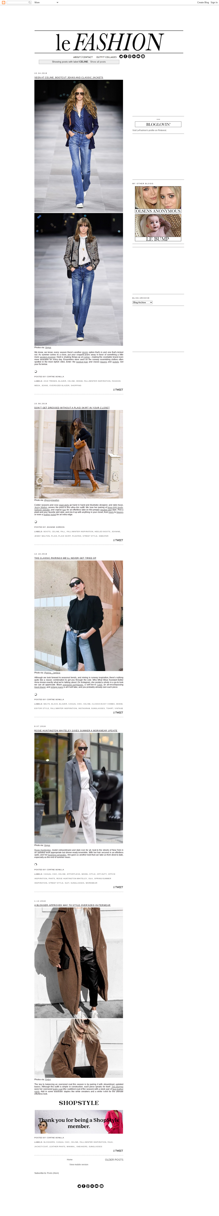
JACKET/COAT (41, 1146)
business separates (57, 855)
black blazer (40, 687)
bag (64, 510)
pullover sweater (42, 510)
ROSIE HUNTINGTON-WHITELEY (71, 878)
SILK (90, 878)
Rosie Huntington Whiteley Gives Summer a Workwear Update (75, 730)
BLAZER (62, 381)
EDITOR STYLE (41, 708)
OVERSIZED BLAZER (59, 385)
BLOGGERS (49, 1142)
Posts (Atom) (53, 1173)
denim (85, 352)
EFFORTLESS (73, 874)
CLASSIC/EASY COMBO (103, 704)
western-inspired (47, 357)
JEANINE (116, 531)
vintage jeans (57, 687)
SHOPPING (76, 385)
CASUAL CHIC (75, 704)
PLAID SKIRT (64, 536)
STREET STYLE (90, 536)
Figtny (48, 1079)
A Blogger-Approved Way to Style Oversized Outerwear (72, 905)
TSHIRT (109, 708)
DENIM (79, 381)
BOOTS (47, 531)
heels (111, 512)
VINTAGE (119, 708)
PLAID (54, 536)
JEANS (45, 385)
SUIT (67, 883)
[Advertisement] (109, 18)
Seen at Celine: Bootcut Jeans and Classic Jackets (68, 77)
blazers (103, 362)
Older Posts (114, 1159)
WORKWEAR (92, 883)
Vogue (48, 347)
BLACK (54, 704)
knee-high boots (115, 507)
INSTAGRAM (84, 708)
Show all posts (98, 61)
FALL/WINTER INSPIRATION (97, 381)
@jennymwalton (51, 500)
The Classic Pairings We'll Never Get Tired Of (65, 558)
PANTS (52, 878)
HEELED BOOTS (102, 531)
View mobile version (78, 1164)
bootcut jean (82, 362)
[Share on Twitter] (118, 391)
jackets (115, 362)
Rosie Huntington (42, 850)
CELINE (71, 381)
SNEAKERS (81, 1146)
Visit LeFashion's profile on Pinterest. (149, 130)
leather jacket (50, 514)
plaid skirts (64, 505)
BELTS (47, 704)
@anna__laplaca (52, 673)
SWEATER (103, 536)
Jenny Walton (40, 507)
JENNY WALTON (42, 536)
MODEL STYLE (89, 874)
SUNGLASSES (98, 708)
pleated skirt (106, 510)
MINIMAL (71, 1146)
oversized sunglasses (73, 685)
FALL (63, 531)
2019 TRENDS (50, 381)
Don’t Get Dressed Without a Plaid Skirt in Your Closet (72, 408)
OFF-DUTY (102, 874)
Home (70, 1159)
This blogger (117, 1086)
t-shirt (99, 685)
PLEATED (76, 536)
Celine (86, 357)
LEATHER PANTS (57, 1146)
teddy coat (57, 1089)
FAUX (110, 1142)
